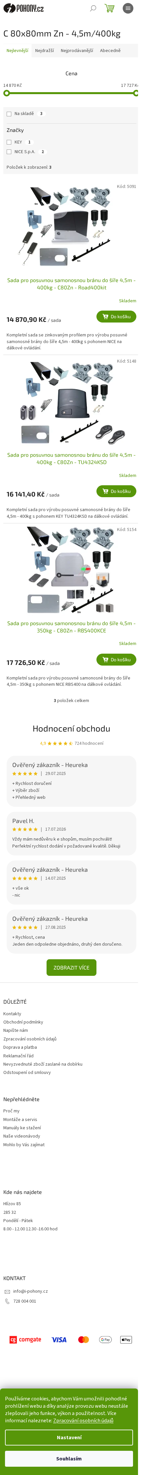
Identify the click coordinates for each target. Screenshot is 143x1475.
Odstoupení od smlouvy (27, 1072)
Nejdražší (44, 50)
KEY (23, 142)
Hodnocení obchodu (71, 728)
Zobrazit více (71, 967)
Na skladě (29, 113)
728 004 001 (24, 1301)
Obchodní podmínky (23, 1022)
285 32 (9, 1213)
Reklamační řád (18, 1056)
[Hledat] (93, 8)
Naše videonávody (21, 1136)
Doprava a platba (20, 1047)
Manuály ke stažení (22, 1128)
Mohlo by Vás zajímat (24, 1145)
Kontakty (12, 1014)
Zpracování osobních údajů (83, 1420)
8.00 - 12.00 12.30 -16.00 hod (30, 1229)
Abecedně (110, 50)
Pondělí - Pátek (18, 1221)
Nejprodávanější (77, 50)
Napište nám (15, 1030)
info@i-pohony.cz (30, 1291)
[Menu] (128, 8)
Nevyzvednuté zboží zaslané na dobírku (42, 1064)
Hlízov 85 (12, 1204)
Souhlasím (69, 1458)
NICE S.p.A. (29, 151)
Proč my (11, 1111)
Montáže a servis (20, 1120)
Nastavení (69, 1437)
